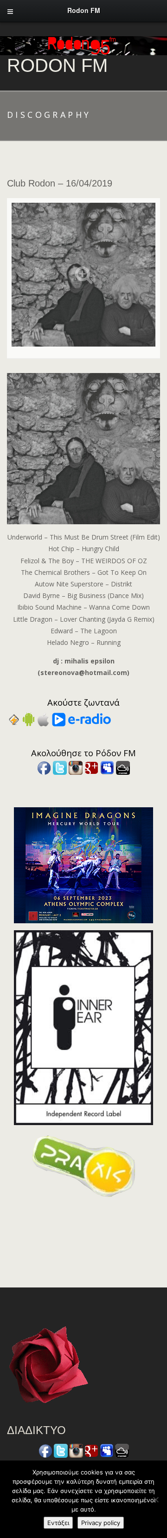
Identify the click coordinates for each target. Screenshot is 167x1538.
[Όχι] (155, 1499)
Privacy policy (100, 1522)
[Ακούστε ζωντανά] (28, 718)
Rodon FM (57, 65)
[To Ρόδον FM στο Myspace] (107, 767)
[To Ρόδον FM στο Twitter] (60, 767)
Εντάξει (58, 1522)
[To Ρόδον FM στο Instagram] (76, 767)
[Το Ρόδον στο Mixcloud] (123, 767)
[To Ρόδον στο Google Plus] (91, 767)
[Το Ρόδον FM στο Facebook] (44, 767)
